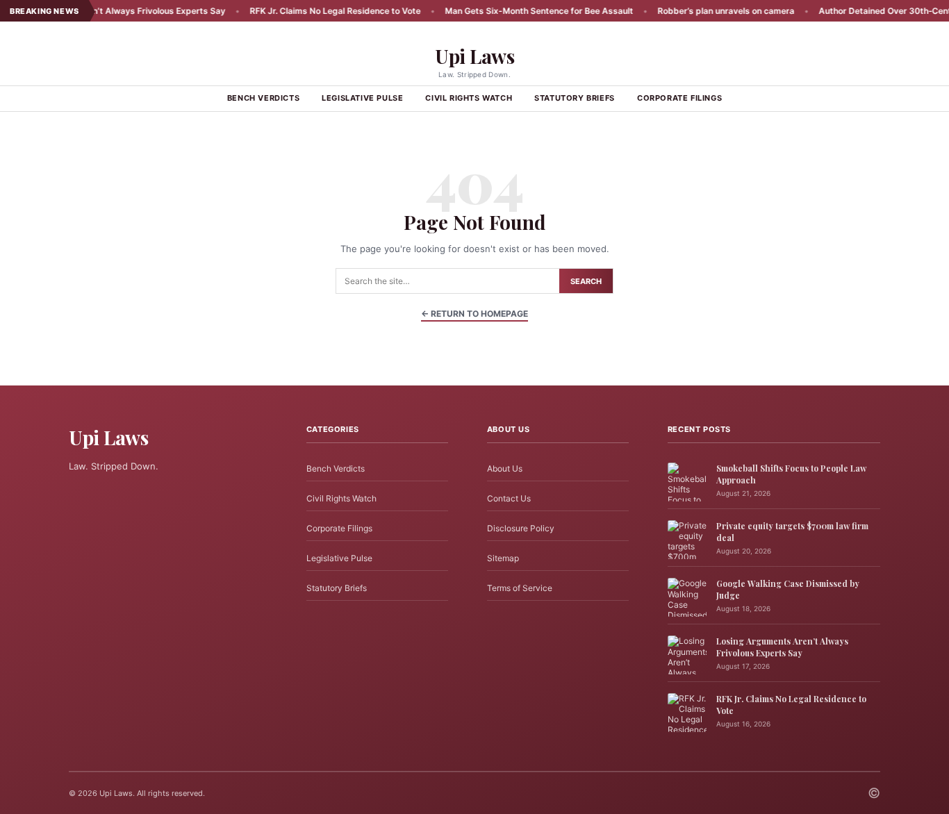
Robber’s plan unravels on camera (702, 11)
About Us (504, 468)
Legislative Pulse (362, 98)
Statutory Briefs (574, 98)
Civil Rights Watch (468, 98)
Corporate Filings (679, 98)
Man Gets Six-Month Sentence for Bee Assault (515, 11)
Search (586, 281)
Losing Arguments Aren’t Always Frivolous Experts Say (782, 647)
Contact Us (509, 498)
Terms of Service (519, 588)
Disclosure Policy (520, 528)
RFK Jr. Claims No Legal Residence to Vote (311, 11)
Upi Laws (474, 56)
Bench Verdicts (263, 98)
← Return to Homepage (474, 313)
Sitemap (503, 558)
